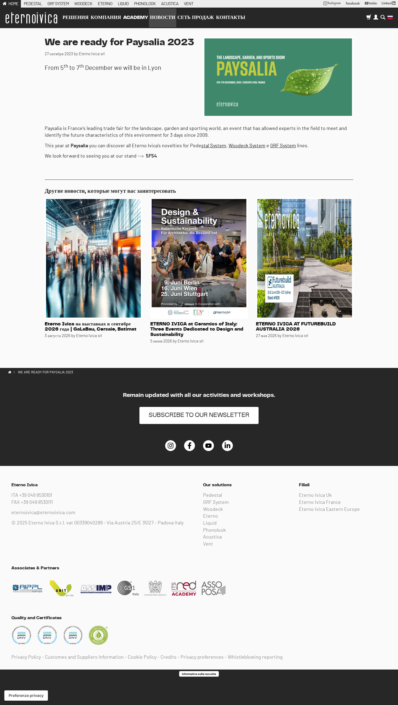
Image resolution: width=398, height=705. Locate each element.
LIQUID (123, 4)
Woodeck (213, 509)
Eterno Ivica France (320, 502)
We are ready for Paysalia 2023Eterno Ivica (31, 18)
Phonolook (214, 530)
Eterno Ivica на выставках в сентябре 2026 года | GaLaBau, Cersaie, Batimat (90, 327)
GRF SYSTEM (58, 4)
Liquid (210, 523)
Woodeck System (247, 145)
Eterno (210, 516)
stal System (213, 145)
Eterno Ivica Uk (315, 495)
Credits (169, 657)
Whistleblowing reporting (255, 657)
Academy (135, 17)
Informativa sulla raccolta (199, 673)
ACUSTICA (169, 4)
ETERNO (105, 4)
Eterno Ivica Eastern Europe (329, 509)
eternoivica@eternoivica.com (43, 512)
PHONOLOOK (145, 4)
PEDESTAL (33, 4)
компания (106, 17)
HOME (13, 4)
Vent (208, 544)
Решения (76, 17)
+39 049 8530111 (37, 502)
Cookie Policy (142, 657)
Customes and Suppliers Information (84, 657)
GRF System (283, 145)
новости (162, 17)
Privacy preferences (202, 657)
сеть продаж (195, 17)
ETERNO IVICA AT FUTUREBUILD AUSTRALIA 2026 (296, 327)
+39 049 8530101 (35, 495)
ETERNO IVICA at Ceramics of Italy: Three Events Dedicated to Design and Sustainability (196, 329)
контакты (230, 17)
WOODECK (83, 4)
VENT (188, 4)
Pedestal (212, 495)
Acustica (212, 537)
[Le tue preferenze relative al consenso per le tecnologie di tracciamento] (26, 695)
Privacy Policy (26, 657)
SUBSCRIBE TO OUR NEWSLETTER (199, 415)
